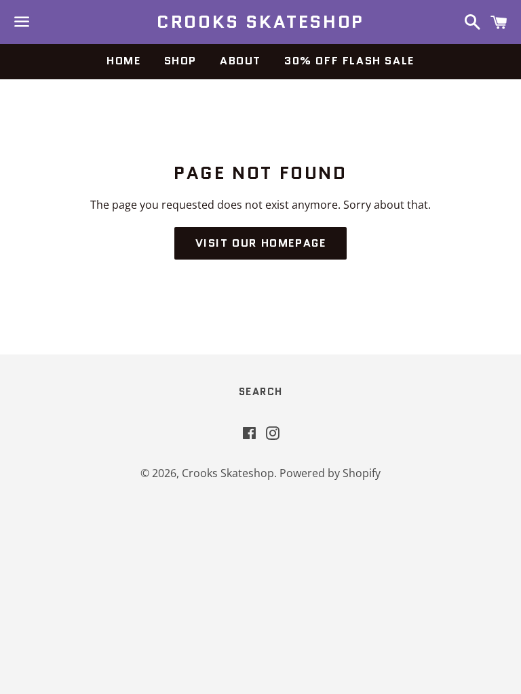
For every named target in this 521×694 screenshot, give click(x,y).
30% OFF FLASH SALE (349, 60)
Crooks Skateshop (260, 21)
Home (123, 60)
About (240, 60)
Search (261, 391)
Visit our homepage (260, 243)
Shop (180, 60)
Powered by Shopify (330, 473)
